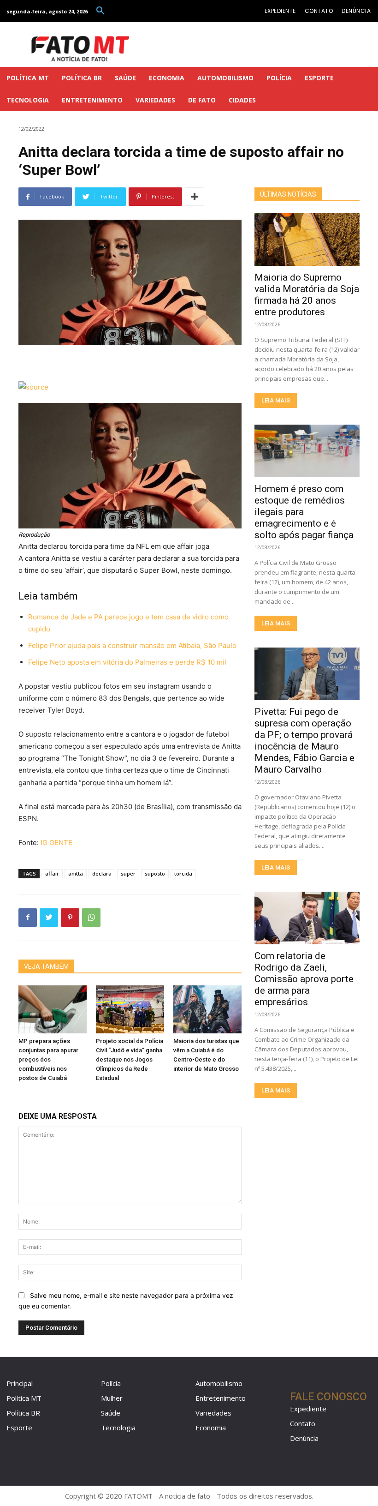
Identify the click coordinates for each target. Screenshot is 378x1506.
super (128, 873)
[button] (100, 11)
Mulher (112, 1398)
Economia (210, 1427)
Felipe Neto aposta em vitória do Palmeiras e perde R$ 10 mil (127, 662)
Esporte (19, 1427)
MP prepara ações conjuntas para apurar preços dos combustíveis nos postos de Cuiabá (48, 1059)
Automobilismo (218, 1383)
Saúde (110, 1412)
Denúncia (304, 1438)
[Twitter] (49, 917)
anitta (75, 873)
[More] (194, 196)
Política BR (23, 1412)
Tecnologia (118, 1427)
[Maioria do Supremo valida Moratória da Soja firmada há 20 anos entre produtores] (307, 239)
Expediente (308, 1408)
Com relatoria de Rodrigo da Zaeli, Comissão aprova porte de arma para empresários (304, 979)
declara (102, 873)
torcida (183, 873)
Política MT (23, 1398)
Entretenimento (220, 1398)
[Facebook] (27, 917)
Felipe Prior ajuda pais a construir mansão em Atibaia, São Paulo (132, 645)
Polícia (111, 1383)
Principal (19, 1383)
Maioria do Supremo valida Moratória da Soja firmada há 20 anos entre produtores (306, 295)
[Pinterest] (70, 917)
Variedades (213, 1412)
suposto (155, 873)
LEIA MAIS (275, 400)
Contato (302, 1423)
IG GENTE (56, 842)
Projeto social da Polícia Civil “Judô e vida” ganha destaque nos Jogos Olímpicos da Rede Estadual (129, 1059)
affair (52, 873)
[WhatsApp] (91, 917)
